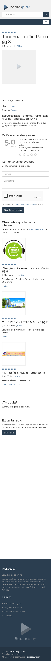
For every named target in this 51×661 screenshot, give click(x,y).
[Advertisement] (15, 90)
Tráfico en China (36, 229)
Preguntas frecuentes (13, 607)
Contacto (8, 616)
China (19, 46)
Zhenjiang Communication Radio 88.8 (25, 270)
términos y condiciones (25, 205)
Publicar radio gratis (12, 603)
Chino (12, 106)
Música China (15, 384)
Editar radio (9, 433)
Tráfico (14, 110)
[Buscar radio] (46, 14)
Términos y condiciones (14, 612)
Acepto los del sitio (24, 205)
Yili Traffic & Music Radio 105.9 (23, 372)
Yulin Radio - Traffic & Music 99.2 (25, 322)
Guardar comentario (13, 210)
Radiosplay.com (17, 651)
